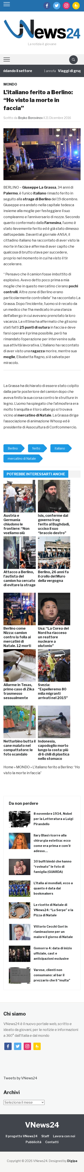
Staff (45, 1136)
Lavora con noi (64, 1136)
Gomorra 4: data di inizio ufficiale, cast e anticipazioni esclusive (53, 953)
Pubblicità (33, 1142)
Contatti (52, 1142)
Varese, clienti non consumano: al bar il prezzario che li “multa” (52, 975)
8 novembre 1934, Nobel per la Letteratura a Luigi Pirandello (53, 819)
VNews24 (42, 1124)
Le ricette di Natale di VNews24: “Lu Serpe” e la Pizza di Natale (53, 910)
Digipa (72, 1161)
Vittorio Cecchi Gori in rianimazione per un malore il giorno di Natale (53, 932)
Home (8, 767)
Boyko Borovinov (30, 118)
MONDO (10, 84)
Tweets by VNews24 (20, 1078)
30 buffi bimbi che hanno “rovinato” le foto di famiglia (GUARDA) (53, 866)
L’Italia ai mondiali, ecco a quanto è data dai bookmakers (53, 888)
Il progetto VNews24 (21, 1136)
